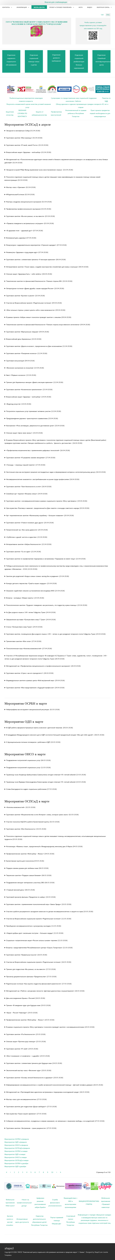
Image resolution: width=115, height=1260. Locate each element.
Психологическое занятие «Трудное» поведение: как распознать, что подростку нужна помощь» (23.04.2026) (46, 605)
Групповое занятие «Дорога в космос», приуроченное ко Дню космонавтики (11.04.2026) (39, 346)
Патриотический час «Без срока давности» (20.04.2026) (27, 530)
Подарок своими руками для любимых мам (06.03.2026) (27, 868)
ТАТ (102, 15)
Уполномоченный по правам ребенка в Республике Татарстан (75, 113)
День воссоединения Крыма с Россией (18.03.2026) (25, 998)
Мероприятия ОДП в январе (14, 1154)
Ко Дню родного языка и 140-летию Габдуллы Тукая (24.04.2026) (31, 612)
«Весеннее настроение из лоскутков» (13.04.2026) (25, 368)
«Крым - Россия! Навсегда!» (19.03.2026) (22, 1012)
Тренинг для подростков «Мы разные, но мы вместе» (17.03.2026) (31, 969)
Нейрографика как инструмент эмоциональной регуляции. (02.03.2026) (33, 709)
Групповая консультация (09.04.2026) (20, 360)
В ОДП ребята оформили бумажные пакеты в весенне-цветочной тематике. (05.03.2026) (39, 727)
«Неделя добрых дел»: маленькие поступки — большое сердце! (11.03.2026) (34, 933)
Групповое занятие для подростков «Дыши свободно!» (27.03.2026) (31, 1106)
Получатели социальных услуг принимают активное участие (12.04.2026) (33, 411)
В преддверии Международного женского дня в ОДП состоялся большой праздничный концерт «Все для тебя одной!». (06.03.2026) (55, 735)
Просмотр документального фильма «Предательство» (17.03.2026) (31, 976)
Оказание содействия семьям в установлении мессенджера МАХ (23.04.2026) (35, 591)
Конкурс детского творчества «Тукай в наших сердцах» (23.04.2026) (31, 583)
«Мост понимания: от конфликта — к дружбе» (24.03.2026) (28, 1056)
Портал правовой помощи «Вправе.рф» (56, 1220)
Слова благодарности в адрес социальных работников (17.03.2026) (31, 789)
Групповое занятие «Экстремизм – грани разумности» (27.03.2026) (31, 1128)
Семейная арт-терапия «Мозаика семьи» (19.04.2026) (27, 493)
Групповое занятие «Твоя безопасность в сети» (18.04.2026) (29, 486)
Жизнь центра (39, 7)
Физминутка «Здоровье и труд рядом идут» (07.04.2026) (27, 252)
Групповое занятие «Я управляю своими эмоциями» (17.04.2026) (30, 457)
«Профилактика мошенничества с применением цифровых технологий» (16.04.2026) (38, 450)
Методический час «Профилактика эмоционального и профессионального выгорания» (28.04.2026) (43, 666)
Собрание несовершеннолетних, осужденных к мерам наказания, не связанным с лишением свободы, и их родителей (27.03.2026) (55, 1121)
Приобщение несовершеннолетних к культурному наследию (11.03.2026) (33, 926)
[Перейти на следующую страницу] (57, 1172)
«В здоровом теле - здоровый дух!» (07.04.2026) (24, 230)
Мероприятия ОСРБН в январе (16, 1151)
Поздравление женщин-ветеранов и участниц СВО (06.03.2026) (30, 882)
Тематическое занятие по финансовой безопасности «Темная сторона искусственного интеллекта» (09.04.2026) (48, 324)
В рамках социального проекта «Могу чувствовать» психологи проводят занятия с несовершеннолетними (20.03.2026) (50, 1027)
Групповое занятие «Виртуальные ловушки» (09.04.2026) (27, 332)
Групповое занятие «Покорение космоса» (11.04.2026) (26, 353)
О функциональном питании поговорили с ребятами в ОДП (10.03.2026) (33, 742)
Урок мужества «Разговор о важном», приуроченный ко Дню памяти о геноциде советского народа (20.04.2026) (47, 508)
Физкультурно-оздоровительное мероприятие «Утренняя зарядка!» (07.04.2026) (36, 245)
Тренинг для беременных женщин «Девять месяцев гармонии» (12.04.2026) (34, 382)
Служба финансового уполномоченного (55, 1202)
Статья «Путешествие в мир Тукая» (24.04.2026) (24, 627)
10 (52, 1172)
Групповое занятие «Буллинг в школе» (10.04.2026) (25, 295)
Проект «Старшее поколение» (60, 7)
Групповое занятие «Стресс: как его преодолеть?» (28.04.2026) (30, 673)
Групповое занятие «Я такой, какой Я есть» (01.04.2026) (27, 145)
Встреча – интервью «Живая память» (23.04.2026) (25, 598)
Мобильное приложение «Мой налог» (10, 1202)
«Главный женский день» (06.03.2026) (20, 890)
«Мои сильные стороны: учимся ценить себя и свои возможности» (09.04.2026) (35, 310)
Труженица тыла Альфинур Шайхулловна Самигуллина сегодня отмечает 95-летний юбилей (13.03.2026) (46, 774)
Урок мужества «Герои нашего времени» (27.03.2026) (26, 1114)
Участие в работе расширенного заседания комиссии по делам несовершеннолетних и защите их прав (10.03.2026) (49, 911)
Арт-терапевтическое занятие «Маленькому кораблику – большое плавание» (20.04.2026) (40, 515)
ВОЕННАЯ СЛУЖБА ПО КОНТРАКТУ (22, 113)
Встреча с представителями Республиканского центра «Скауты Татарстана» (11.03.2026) (39, 947)
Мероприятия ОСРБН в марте (25, 703)
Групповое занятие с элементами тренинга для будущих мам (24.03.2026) (34, 1063)
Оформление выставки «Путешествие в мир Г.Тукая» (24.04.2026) (31, 619)
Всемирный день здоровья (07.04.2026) (21, 238)
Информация (22, 7)
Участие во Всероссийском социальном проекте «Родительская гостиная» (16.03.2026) (38, 962)
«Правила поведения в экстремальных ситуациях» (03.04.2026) (30, 223)
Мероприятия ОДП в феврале (15, 1142)
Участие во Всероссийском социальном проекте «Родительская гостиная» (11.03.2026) (38, 918)
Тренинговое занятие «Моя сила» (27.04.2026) (23, 641)
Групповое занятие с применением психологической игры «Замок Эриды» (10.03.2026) (38, 904)
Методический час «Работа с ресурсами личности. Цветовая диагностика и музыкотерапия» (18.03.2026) (45, 991)
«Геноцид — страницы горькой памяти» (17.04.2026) (25, 465)
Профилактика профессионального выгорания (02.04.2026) (28, 209)
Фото (81, 7)
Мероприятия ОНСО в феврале (16, 1145)
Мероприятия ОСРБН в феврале (16, 1139)
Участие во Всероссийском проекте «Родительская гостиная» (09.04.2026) (34, 303)
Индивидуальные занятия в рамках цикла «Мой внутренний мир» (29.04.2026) (35, 680)
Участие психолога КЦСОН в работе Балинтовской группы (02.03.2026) (33, 822)
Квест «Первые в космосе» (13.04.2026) (21, 375)
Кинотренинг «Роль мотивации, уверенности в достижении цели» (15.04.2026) (35, 425)
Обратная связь (103, 7)
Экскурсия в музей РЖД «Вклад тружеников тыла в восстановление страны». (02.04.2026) (39, 170)
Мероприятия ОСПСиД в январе (16, 1160)
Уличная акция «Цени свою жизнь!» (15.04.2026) (24, 433)
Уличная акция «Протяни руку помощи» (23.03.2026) (26, 1041)
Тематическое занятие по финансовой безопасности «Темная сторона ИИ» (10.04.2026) (39, 281)
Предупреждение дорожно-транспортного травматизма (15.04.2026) (32, 418)
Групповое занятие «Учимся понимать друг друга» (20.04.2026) (30, 522)
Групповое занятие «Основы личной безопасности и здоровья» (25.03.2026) (34, 1077)
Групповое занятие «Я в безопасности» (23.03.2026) (26, 1034)
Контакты (6, 7)
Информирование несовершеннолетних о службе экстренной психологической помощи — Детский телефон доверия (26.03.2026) (54, 1085)
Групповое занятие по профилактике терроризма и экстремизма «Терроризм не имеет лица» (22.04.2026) (46, 559)
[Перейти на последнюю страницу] (61, 1172)
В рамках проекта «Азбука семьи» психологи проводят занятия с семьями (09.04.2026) (38, 317)
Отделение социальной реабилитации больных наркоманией (79, 61)
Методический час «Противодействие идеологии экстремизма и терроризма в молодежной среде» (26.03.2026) (48, 1092)
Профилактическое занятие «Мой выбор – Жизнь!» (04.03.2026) (30, 854)
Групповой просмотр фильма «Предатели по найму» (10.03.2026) (31, 897)
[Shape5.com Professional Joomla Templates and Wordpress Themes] (9, 1248)
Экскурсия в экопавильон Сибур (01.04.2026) (23, 130)
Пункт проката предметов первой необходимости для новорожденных (100, 113)
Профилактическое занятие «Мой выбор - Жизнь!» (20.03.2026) (30, 1020)
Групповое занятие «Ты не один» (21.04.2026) (23, 551)
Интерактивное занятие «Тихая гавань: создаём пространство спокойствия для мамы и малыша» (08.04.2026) (47, 267)
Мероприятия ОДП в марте (23, 722)
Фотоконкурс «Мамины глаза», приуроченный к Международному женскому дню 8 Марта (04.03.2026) (44, 846)
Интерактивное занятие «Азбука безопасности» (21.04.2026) (29, 544)
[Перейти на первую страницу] (6, 1172)
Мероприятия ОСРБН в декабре (16, 1163)
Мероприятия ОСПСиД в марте (26, 801)
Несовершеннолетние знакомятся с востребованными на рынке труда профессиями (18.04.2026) (42, 479)
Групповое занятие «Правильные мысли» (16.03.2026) (26, 955)
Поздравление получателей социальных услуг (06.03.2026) (28, 760)
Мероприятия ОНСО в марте (25, 754)
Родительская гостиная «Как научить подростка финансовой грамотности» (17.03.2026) (39, 984)
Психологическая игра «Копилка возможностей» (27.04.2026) (29, 648)
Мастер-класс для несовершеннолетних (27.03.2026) (26, 1099)
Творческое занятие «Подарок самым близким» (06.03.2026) (29, 875)
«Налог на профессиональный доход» (24, 1202)
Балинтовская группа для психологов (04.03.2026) (25, 861)
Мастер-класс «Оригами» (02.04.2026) (21, 187)
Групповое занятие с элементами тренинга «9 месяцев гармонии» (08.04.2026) (36, 259)
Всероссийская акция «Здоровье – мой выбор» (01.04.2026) (28, 152)
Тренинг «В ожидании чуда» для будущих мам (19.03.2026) (28, 1005)
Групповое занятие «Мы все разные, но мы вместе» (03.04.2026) (30, 216)
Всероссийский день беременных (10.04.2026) (23, 339)
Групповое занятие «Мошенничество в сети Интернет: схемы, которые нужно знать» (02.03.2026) (42, 814)
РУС (108, 15)
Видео (89, 7)
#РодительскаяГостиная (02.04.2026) (20, 194)
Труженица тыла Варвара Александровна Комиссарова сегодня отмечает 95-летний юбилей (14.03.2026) (46, 782)
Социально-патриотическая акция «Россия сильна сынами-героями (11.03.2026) (37, 940)
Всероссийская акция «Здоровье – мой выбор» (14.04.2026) (28, 397)
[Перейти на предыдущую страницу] (10, 1172)
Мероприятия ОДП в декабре (15, 1166)
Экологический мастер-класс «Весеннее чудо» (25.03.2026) (28, 1070)
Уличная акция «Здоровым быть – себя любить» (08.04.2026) (29, 274)
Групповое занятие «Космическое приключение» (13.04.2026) (29, 389)
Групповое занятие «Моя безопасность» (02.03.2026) (26, 829)
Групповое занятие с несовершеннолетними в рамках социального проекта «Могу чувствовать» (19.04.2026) (46, 501)
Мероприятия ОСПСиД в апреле (27, 125)
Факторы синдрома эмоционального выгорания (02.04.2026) (29, 202)
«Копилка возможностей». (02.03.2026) (20, 807)
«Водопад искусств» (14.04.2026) (18, 404)
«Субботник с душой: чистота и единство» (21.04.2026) (26, 537)
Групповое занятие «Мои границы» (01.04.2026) (24, 138)
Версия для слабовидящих (56, 2)
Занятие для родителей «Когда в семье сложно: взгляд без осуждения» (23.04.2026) (37, 576)
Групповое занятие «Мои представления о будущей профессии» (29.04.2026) (35, 687)
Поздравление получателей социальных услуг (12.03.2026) (28, 767)
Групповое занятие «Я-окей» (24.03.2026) (22, 1049)
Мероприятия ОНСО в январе (15, 1157)
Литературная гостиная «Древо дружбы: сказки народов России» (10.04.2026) (35, 288)
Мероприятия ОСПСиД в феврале (17, 1148)
